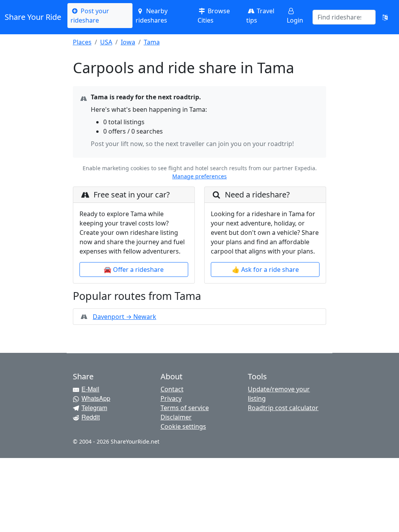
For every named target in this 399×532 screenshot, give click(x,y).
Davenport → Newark (124, 316)
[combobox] (339, 17)
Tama (152, 42)
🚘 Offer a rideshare (134, 269)
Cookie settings (183, 426)
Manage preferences (199, 176)
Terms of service (185, 407)
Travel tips (260, 16)
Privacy (171, 398)
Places (82, 42)
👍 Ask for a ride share (265, 269)
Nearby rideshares (151, 16)
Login (295, 20)
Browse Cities (214, 16)
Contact (172, 389)
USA (106, 42)
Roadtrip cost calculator (283, 407)
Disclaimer (176, 417)
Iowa (128, 42)
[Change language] (385, 17)
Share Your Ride (33, 17)
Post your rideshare (90, 16)
